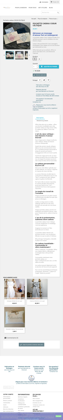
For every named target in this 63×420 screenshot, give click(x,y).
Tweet (44, 80)
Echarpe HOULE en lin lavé (14, 301)
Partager (40, 80)
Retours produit (7, 400)
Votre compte (8, 394)
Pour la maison (21, 8)
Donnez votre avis (41, 75)
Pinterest (48, 80)
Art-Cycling (42, 8)
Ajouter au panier (49, 67)
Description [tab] (40, 117)
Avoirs (5, 405)
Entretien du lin (37, 403)
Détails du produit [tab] (42, 120)
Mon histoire (36, 398)
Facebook (5, 387)
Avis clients (21, 410)
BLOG (51, 8)
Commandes (6, 402)
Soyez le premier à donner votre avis (32, 344)
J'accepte (58, 416)
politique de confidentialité (32, 419)
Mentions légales (22, 397)
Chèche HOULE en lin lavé (37, 301)
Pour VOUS (32, 8)
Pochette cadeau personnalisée (14, 329)
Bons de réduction (8, 409)
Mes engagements (38, 400)
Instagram (12, 387)
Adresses (5, 407)
